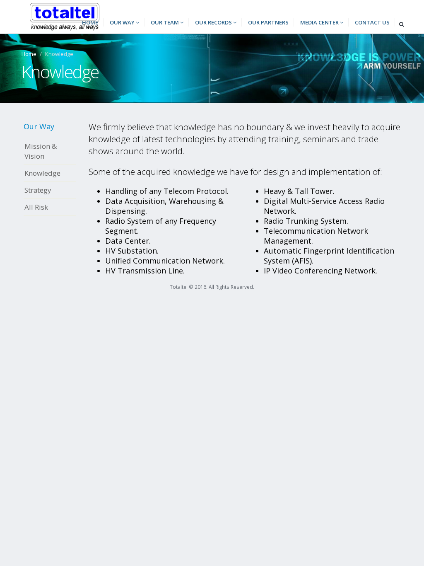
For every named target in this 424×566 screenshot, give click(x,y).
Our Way (123, 22)
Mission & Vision (40, 151)
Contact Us (372, 22)
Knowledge (42, 173)
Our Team (165, 22)
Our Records (214, 22)
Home (29, 54)
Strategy (37, 190)
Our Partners (268, 22)
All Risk (36, 207)
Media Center (320, 22)
